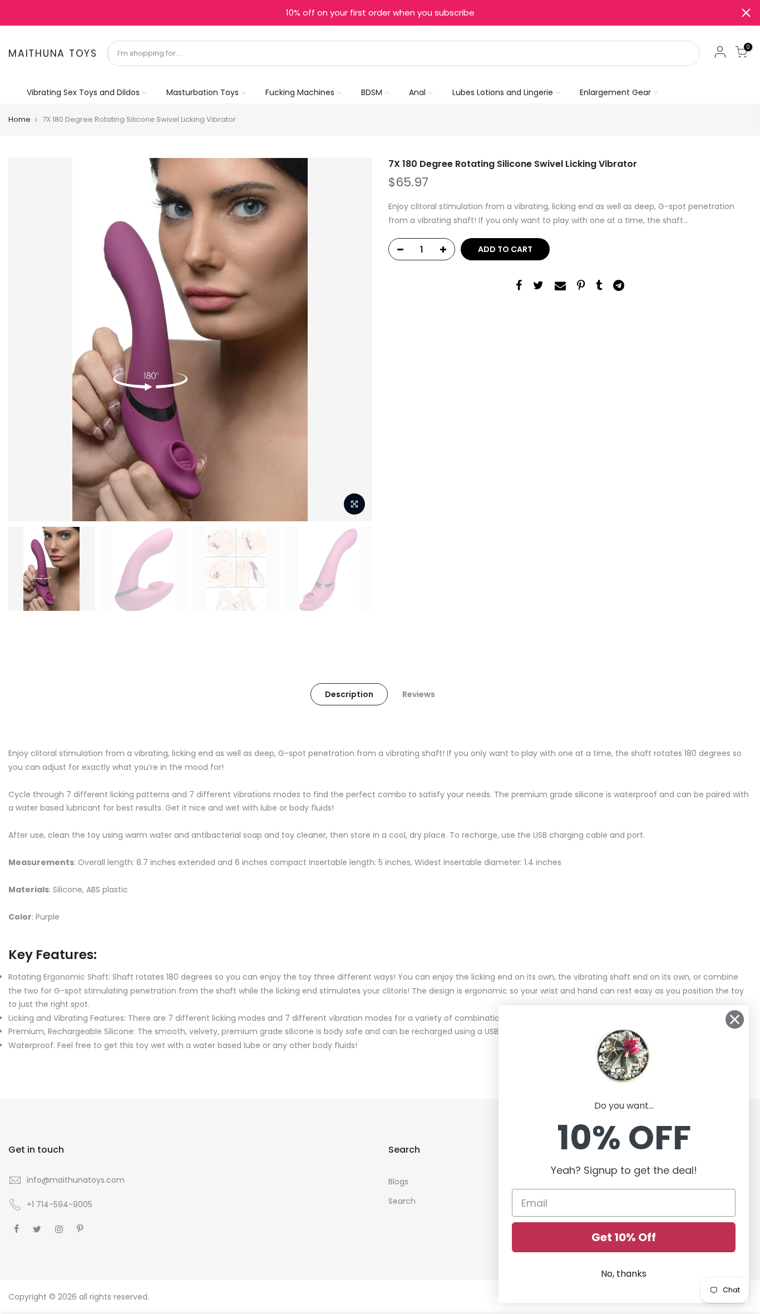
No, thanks (624, 1273)
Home (19, 120)
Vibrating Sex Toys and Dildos (83, 92)
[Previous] (28, 340)
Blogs (398, 1181)
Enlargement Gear (615, 92)
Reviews (418, 694)
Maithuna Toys (52, 54)
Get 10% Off (623, 1237)
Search (402, 1201)
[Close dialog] (734, 1019)
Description (349, 694)
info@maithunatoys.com (76, 1179)
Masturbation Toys (202, 92)
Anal (417, 92)
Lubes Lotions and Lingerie (502, 92)
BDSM (371, 92)
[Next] (352, 340)
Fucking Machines (299, 92)
